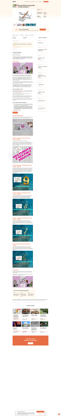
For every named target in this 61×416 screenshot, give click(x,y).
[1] (15, 25)
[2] (19, 25)
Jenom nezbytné (40, 413)
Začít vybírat (46, 1)
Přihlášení (40, 1)
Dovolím (40, 411)
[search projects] (42, 1)
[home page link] (14, 1)
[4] (28, 25)
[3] (23, 25)
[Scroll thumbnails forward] (35, 24)
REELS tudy (15, 112)
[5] (32, 25)
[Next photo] (35, 16)
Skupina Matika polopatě (18, 115)
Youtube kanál (16, 61)
